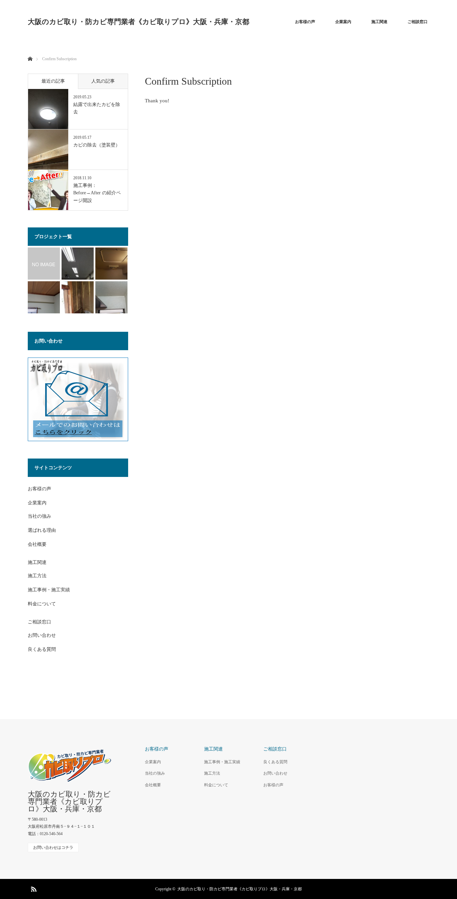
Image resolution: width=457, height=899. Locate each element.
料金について (42, 603)
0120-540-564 (51, 833)
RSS (33, 888)
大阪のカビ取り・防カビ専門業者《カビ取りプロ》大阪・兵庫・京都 (138, 22)
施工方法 (37, 575)
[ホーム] (30, 51)
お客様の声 (305, 21)
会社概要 (37, 544)
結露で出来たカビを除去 (96, 108)
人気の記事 (103, 81)
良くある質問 (42, 649)
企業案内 (343, 21)
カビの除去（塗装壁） (96, 144)
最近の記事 (53, 81)
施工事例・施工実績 (49, 589)
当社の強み (39, 516)
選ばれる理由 (42, 530)
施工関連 (379, 21)
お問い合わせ (42, 635)
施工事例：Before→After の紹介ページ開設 (97, 193)
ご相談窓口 (417, 21)
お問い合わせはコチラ (53, 847)
